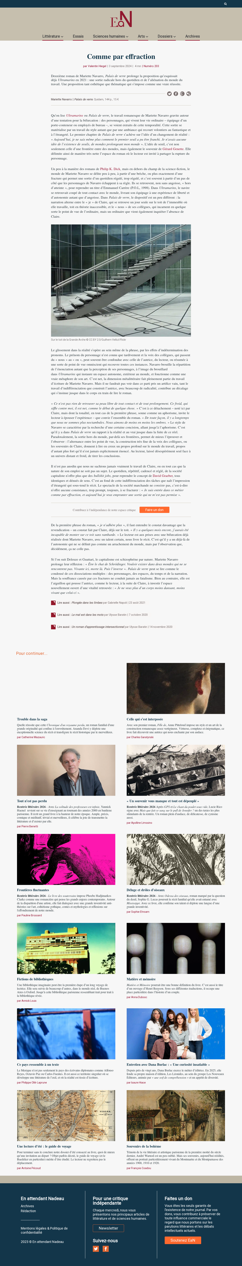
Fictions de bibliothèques (35, 979)
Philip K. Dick (110, 168)
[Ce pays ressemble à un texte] (66, 1033)
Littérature (51, 36)
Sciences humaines (109, 36)
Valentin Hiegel (97, 66)
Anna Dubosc (139, 997)
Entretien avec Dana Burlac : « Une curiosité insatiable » (168, 1064)
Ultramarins (74, 115)
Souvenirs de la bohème (144, 1146)
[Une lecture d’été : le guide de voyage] (66, 1115)
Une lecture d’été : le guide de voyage (44, 1146)
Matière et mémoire (141, 979)
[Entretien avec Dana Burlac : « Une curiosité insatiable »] (176, 1033)
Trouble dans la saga (32, 719)
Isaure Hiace (138, 1082)
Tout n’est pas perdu (32, 800)
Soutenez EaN (183, 1240)
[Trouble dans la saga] (66, 688)
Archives (192, 36)
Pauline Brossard (32, 915)
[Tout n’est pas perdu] (66, 770)
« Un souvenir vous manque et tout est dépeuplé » (163, 800)
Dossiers (165, 36)
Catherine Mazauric (33, 737)
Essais (78, 36)
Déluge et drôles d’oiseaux (146, 889)
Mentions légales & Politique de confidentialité (44, 1230)
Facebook (176, 93)
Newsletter (182, 93)
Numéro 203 (151, 66)
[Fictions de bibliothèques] (66, 948)
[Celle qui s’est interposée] (176, 688)
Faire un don (154, 510)
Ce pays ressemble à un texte (38, 1064)
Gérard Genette (173, 148)
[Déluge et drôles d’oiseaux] (176, 859)
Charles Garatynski (142, 737)
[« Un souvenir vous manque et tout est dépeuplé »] (176, 770)
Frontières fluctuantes (33, 889)
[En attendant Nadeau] (121, 19)
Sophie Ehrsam (140, 911)
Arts (141, 36)
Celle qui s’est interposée (145, 719)
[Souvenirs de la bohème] (176, 1115)
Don (188, 93)
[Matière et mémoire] (176, 948)
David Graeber (163, 475)
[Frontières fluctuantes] (66, 859)
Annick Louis (29, 1000)
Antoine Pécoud (31, 1168)
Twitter (169, 93)
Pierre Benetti (30, 826)
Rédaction (28, 1211)
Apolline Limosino (141, 822)
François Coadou (141, 1168)
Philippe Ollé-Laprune (34, 1082)
